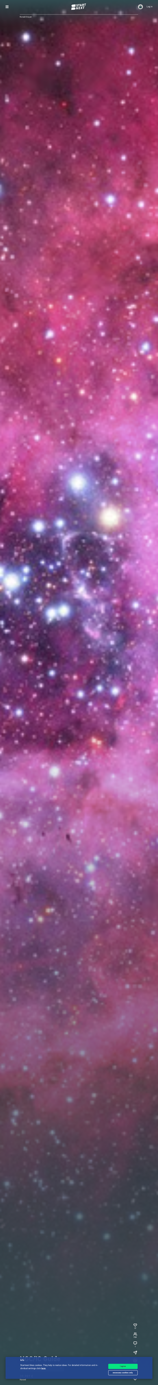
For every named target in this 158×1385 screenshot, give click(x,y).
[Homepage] (79, 6)
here (43, 1368)
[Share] (135, 1352)
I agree (123, 1366)
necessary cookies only (123, 1373)
